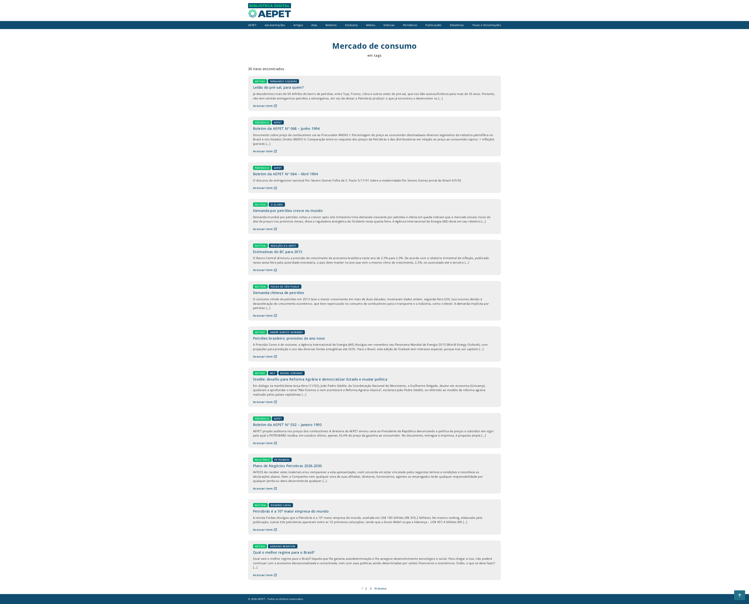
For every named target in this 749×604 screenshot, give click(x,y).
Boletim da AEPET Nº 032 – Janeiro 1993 (287, 424)
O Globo (277, 204)
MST (273, 373)
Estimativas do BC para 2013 (277, 251)
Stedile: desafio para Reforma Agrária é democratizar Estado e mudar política (320, 379)
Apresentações (275, 25)
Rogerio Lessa (281, 505)
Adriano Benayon (283, 546)
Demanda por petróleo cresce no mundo (288, 210)
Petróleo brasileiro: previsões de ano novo (289, 338)
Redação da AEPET (283, 245)
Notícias (389, 25)
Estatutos (351, 25)
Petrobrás (282, 459)
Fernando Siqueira (283, 81)
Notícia (260, 204)
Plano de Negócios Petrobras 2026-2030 (287, 465)
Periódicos (410, 25)
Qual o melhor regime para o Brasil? (284, 552)
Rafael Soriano (291, 373)
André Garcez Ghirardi (286, 332)
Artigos (298, 25)
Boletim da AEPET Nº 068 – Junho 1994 (286, 128)
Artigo (260, 81)
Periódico (262, 122)
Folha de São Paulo (285, 286)
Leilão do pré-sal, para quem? (278, 87)
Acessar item (265, 106)
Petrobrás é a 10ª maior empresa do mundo (291, 511)
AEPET (278, 122)
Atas (314, 25)
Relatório (262, 459)
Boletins (331, 25)
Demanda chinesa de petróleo (278, 292)
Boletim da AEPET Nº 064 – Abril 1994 (285, 174)
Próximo (380, 588)
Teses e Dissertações (486, 25)
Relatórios (457, 25)
